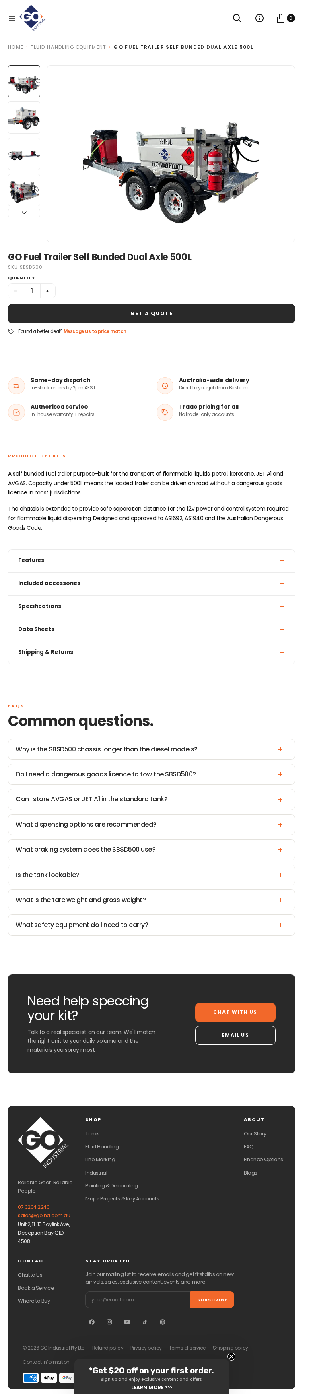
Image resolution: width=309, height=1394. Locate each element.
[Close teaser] (231, 1357)
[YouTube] (127, 1321)
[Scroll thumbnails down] (24, 213)
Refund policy (108, 1348)
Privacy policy (145, 1348)
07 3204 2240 (33, 1207)
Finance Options (263, 1159)
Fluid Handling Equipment (68, 46)
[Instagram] (109, 1321)
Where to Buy (34, 1301)
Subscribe (212, 1300)
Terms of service (187, 1348)
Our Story (255, 1134)
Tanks (92, 1134)
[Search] (237, 18)
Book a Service (36, 1288)
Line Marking (100, 1159)
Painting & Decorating (111, 1185)
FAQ (249, 1146)
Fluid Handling (102, 1146)
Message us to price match (95, 331)
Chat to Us (30, 1275)
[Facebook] (91, 1321)
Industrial (96, 1173)
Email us (235, 1035)
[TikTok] (144, 1321)
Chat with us (235, 1012)
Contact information (46, 1362)
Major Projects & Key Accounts (122, 1198)
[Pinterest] (162, 1321)
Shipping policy (230, 1348)
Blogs (251, 1173)
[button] (12, 18)
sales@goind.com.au (44, 1215)
